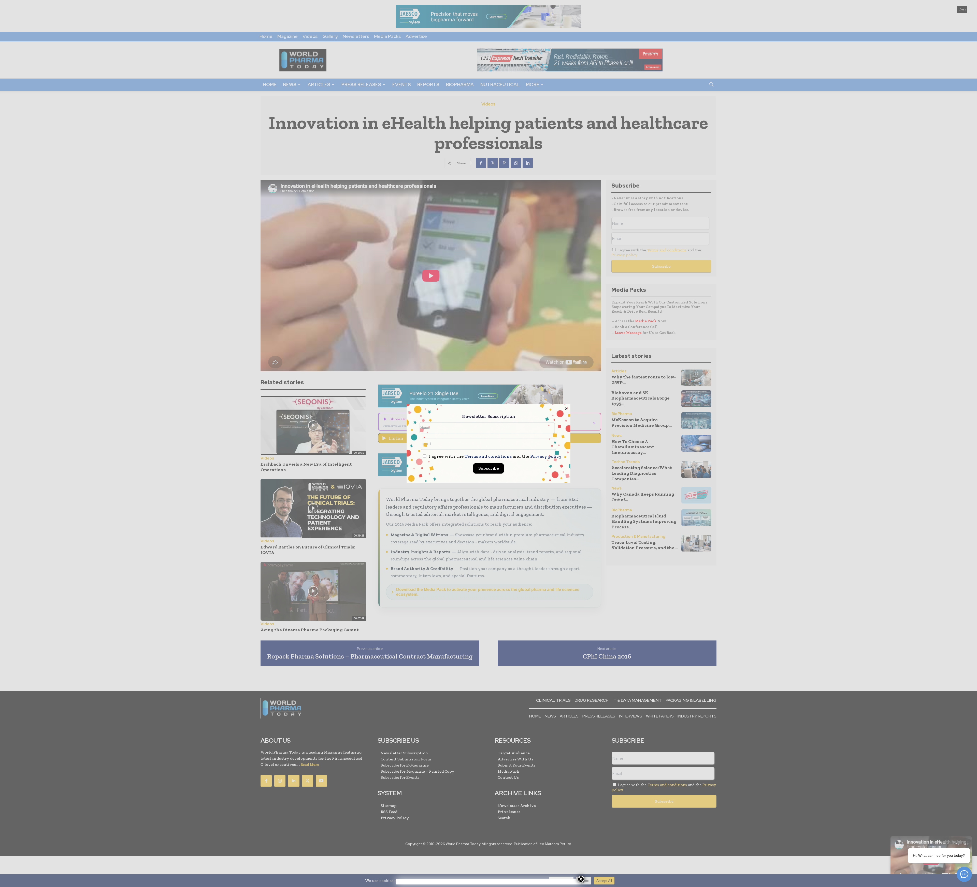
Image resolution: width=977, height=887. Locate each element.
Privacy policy (546, 456)
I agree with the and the (495, 456)
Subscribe (488, 468)
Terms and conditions (488, 456)
